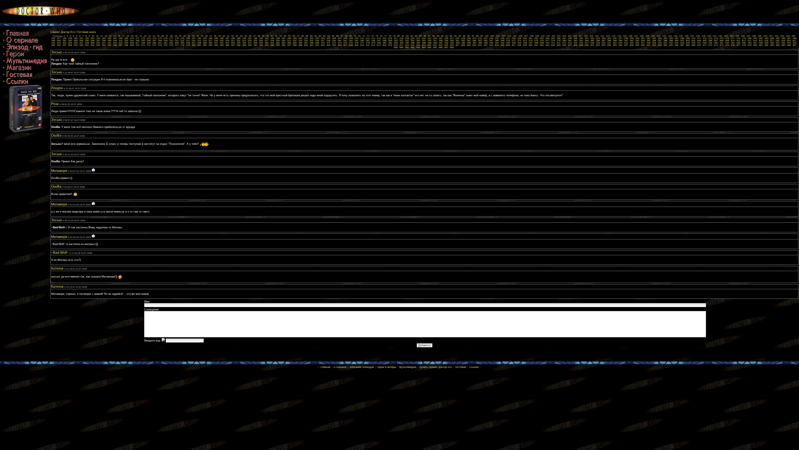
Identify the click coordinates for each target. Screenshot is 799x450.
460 (267, 43)
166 (109, 38)
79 (394, 36)
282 (761, 38)
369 (502, 40)
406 (710, 40)
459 (261, 43)
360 (452, 40)
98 (477, 36)
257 (620, 38)
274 (716, 38)
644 (553, 45)
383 (581, 40)
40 (224, 36)
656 (620, 45)
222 (424, 38)
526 (637, 43)
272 (705, 38)
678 (744, 45)
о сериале (340, 367)
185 (216, 38)
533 (677, 43)
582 (205, 45)
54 (285, 36)
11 (97, 36)
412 (744, 40)
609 (357, 45)
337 (323, 40)
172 (143, 38)
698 (452, 47)
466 (300, 43)
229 (463, 38)
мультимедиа (407, 367)
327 (266, 40)
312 (182, 40)
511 (553, 43)
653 (603, 45)
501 (497, 43)
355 (424, 40)
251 (587, 38)
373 (525, 40)
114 (564, 36)
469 (317, 43)
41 (228, 36)
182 (199, 38)
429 (92, 43)
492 (446, 43)
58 (302, 36)
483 (396, 43)
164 (98, 38)
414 (755, 40)
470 (323, 43)
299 (109, 40)
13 (106, 36)
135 (681, 36)
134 (675, 36)
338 (328, 40)
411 (738, 40)
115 (569, 36)
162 (87, 38)
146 (743, 36)
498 (480, 43)
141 (715, 36)
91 (446, 36)
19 (132, 36)
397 (660, 40)
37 (211, 36)
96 (468, 36)
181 (194, 38)
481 (385, 43)
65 (333, 36)
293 (76, 40)
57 (298, 36)
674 (721, 45)
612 (373, 45)
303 (132, 40)
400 (677, 40)
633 (491, 45)
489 (430, 43)
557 (64, 45)
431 (104, 43)
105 (515, 36)
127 (636, 36)
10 (93, 36)
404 (699, 40)
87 (429, 36)
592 (261, 45)
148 (754, 36)
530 (660, 43)
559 (76, 45)
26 (162, 36)
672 (710, 45)
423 (59, 43)
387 (603, 40)
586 (227, 45)
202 (312, 38)
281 (755, 38)
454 (233, 43)
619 (412, 45)
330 (283, 40)
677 (738, 45)
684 (778, 45)
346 (373, 40)
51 (272, 36)
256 (615, 38)
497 (474, 43)
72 (363, 36)
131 (658, 36)
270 (693, 38)
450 (210, 43)
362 (463, 40)
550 (772, 43)
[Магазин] (17, 70)
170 (132, 38)
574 (160, 45)
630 (474, 45)
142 (720, 36)
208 (345, 38)
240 (525, 38)
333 (300, 40)
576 (171, 45)
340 (339, 40)
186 (222, 38)
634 (497, 45)
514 (570, 43)
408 (721, 40)
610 (362, 45)
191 (250, 38)
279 (744, 38)
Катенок (57, 268)
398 (665, 40)
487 (418, 43)
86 (425, 36)
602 (317, 45)
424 (64, 43)
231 (474, 38)
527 (643, 43)
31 (184, 36)
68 (346, 36)
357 (435, 40)
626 (452, 45)
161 (81, 38)
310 (171, 40)
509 (542, 43)
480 (379, 43)
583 (210, 45)
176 (165, 38)
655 (615, 45)
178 (177, 38)
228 (457, 38)
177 (171, 38)
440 (154, 43)
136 (687, 36)
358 (441, 40)
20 (136, 36)
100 (487, 36)
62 (320, 36)
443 (171, 43)
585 (222, 45)
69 (350, 36)
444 (177, 43)
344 (362, 40)
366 (486, 40)
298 (104, 40)
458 (255, 43)
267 (677, 38)
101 (492, 36)
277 (733, 38)
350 (396, 40)
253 (598, 38)
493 (452, 43)
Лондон (57, 88)
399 (671, 40)
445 (182, 43)
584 (216, 45)
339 (334, 40)
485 (407, 43)
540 (716, 43)
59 (307, 36)
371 (514, 40)
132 (664, 36)
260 (637, 38)
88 (433, 36)
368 (497, 40)
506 (525, 43)
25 (158, 36)
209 (351, 38)
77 (385, 36)
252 (592, 38)
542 (727, 43)
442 (165, 43)
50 (267, 36)
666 (677, 45)
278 (738, 38)
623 (435, 45)
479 (373, 43)
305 (143, 40)
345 (368, 40)
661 (648, 45)
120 (597, 36)
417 (772, 40)
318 (216, 40)
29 (176, 36)
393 (637, 40)
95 (464, 36)
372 (519, 40)
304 (137, 40)
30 (180, 36)
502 (503, 43)
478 (368, 43)
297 (98, 40)
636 (508, 45)
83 (412, 36)
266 (671, 38)
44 (241, 36)
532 (671, 43)
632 (486, 45)
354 (418, 40)
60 (311, 36)
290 (59, 40)
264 (660, 38)
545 (744, 43)
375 (536, 40)
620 (418, 45)
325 (255, 40)
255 (609, 38)
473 (340, 43)
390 (620, 40)
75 (377, 36)
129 (647, 36)
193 (261, 38)
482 (390, 43)
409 (727, 40)
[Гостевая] (17, 77)
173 (149, 38)
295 (87, 40)
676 (733, 45)
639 (525, 45)
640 (530, 45)
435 (126, 43)
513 (564, 43)
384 (587, 40)
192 (255, 38)
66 (337, 36)
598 (295, 45)
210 (357, 38)
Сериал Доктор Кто (63, 32)
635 (502, 45)
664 (665, 45)
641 (536, 45)
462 (278, 43)
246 (559, 38)
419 (783, 40)
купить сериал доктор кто (435, 367)
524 (626, 43)
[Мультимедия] (25, 63)
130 (653, 36)
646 (564, 45)
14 (110, 36)
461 (272, 43)
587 (233, 45)
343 (356, 40)
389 (615, 40)
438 (143, 43)
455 (239, 43)
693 (424, 47)
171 (137, 38)
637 (514, 45)
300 (115, 40)
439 (149, 43)
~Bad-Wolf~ (60, 252)
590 (250, 45)
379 (559, 40)
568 (126, 45)
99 (481, 36)
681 (761, 45)
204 (323, 38)
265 (665, 38)
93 (455, 36)
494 (458, 43)
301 (121, 40)
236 (502, 38)
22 (145, 36)
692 (418, 47)
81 (403, 36)
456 (244, 43)
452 (222, 43)
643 (547, 45)
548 (761, 43)
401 (682, 40)
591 (255, 45)
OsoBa (56, 135)
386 (598, 40)
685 (783, 45)
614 (384, 45)
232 (480, 38)
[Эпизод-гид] (23, 49)
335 (311, 40)
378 (553, 40)
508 (536, 43)
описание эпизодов (362, 367)
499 (486, 43)
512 (559, 43)
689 (401, 47)
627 (457, 45)
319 (221, 40)
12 (101, 36)
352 (407, 40)
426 (76, 43)
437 (137, 43)
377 (547, 40)
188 (233, 38)
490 (435, 43)
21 (141, 36)
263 (654, 38)
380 (564, 40)
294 (81, 40)
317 (210, 40)
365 (480, 40)
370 (508, 40)
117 (580, 36)
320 (227, 40)
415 (761, 40)
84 (416, 36)
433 (115, 43)
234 (491, 38)
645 (559, 45)
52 (276, 36)
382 (575, 40)
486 (413, 43)
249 (575, 38)
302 (126, 40)
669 (693, 45)
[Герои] (13, 56)
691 (412, 47)
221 (418, 38)
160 (76, 38)
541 (721, 43)
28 (171, 36)
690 (407, 47)
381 (570, 40)
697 (446, 47)
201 (306, 38)
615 (390, 45)
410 (733, 40)
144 (731, 36)
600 (306, 45)
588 (239, 45)
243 (542, 38)
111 (548, 36)
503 (508, 43)
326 (261, 40)
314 (193, 40)
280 (750, 38)
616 (396, 45)
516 (581, 43)
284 (772, 38)
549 (766, 43)
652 (598, 45)
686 (789, 45)
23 (149, 36)
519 (598, 43)
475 (351, 43)
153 (782, 36)
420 (789, 40)
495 (463, 43)
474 (345, 43)
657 (626, 45)
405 (705, 40)
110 (543, 36)
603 (323, 45)
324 (250, 40)
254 (603, 38)
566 (115, 45)
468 (312, 43)
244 (547, 38)
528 (648, 43)
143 (726, 36)
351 (401, 40)
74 (372, 36)
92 (451, 36)
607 (345, 45)
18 (128, 36)
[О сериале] (20, 42)
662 (654, 45)
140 (709, 36)
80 (398, 36)
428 (87, 43)
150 (765, 36)
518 (592, 43)
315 (199, 40)
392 (632, 40)
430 (98, 43)
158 (64, 38)
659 (637, 45)
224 (435, 38)
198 (289, 38)
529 (654, 43)
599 (300, 45)
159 (70, 38)
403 (693, 40)
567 (121, 45)
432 (109, 43)
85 (420, 36)
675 (727, 45)
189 (239, 38)
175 (160, 38)
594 (272, 45)
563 (98, 45)
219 (407, 38)
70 (355, 36)
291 (64, 40)
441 (160, 43)
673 (716, 45)
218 (401, 38)
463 (283, 43)
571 (143, 45)
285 (778, 38)
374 (530, 40)
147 (748, 36)
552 (783, 43)
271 (699, 38)
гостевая (460, 367)
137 (692, 36)
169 (126, 38)
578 (182, 45)
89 (438, 36)
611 (368, 45)
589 (244, 45)
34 (197, 36)
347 (379, 40)
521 (609, 43)
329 (278, 40)
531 (665, 43)
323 (244, 40)
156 (53, 38)
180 (188, 38)
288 (795, 38)
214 (379, 38)
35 (202, 36)
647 (570, 45)
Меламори (59, 170)
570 (137, 45)
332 (295, 40)
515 (575, 43)
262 (648, 38)
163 (92, 38)
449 (205, 43)
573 (154, 45)
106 (520, 36)
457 (250, 43)
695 (435, 47)
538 (705, 43)
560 (81, 45)
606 (340, 45)
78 (390, 36)
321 (233, 40)
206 (334, 38)
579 (188, 45)
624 (441, 45)
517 (587, 43)
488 (424, 43)
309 (165, 40)
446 (188, 43)
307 (154, 40)
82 (407, 36)
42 (232, 36)
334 (306, 40)
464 (289, 43)
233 (486, 38)
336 (317, 40)
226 (446, 38)
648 (575, 45)
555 (53, 45)
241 (530, 38)
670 (699, 45)
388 (609, 40)
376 (542, 40)
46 (250, 36)
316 (205, 40)
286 (783, 38)
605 (334, 45)
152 (776, 36)
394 (643, 40)
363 (469, 40)
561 (87, 45)
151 (771, 36)
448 (199, 43)
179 (182, 38)
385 (592, 40)
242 (536, 38)
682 (766, 45)
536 (693, 43)
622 (429, 45)
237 (508, 38)
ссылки (474, 367)
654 (609, 45)
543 (733, 43)
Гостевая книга (86, 32)
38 (215, 36)
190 (244, 38)
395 (648, 40)
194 (267, 38)
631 (480, 45)
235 (497, 38)
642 (542, 45)
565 (109, 45)
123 (613, 36)
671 (705, 45)
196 (278, 38)
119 (591, 36)
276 (727, 38)
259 (632, 38)
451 (216, 43)
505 (519, 43)
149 (760, 36)
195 (272, 38)
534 (682, 43)
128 (642, 36)
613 (379, 45)
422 (53, 43)
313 (188, 40)
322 (238, 40)
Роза (55, 104)
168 (121, 38)
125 (625, 36)
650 (587, 45)
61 (315, 36)
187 (227, 38)
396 (654, 40)
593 (267, 45)
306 (149, 40)
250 (581, 38)
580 (194, 45)
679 (750, 45)
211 (362, 38)
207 (340, 38)
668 (688, 45)
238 (514, 38)
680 (755, 45)
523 (620, 43)
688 (396, 47)
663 (660, 45)
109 (537, 36)
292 (70, 40)
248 (570, 38)
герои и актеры (387, 367)
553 (789, 43)
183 (205, 38)
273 (710, 38)
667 (682, 45)
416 (766, 40)
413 (749, 40)
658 (632, 45)
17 (123, 36)
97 (473, 36)
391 (626, 40)
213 (373, 38)
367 (491, 40)
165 (104, 38)
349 (390, 40)
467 (306, 43)
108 (531, 36)
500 (491, 43)
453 (227, 43)
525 (632, 43)
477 (362, 43)
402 (688, 40)
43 (237, 36)
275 (721, 38)
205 (328, 38)
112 (553, 36)
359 (446, 40)
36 (206, 36)
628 (463, 45)
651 (592, 45)
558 (70, 45)
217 (396, 38)
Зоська (57, 52)
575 (165, 45)
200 (300, 38)
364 (474, 40)
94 (460, 36)
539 (710, 43)
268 (682, 38)
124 (619, 36)
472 (334, 43)
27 (167, 36)
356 (429, 40)
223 (429, 38)
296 (92, 40)
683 (772, 45)
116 (575, 36)
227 (452, 38)
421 (794, 40)
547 (755, 43)
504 (514, 43)
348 (384, 40)
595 (278, 45)
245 (553, 38)
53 (280, 36)
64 (329, 36)
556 (59, 45)
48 (259, 36)
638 (519, 45)
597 (289, 45)
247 (564, 38)
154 (788, 36)
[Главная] (16, 36)
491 (441, 43)
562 (92, 45)
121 (602, 36)
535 (688, 43)
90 (442, 36)
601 (312, 45)
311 (177, 40)
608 (351, 45)
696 (441, 47)
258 (626, 38)
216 (390, 38)
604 (328, 45)
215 (384, 38)
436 (132, 43)
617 (401, 45)
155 (793, 36)
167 (115, 38)
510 (548, 43)
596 (283, 45)
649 (581, 45)
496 (469, 43)
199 (295, 38)
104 (509, 36)
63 (324, 36)
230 (469, 38)
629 (469, 45)
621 (424, 45)
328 (272, 40)
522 (615, 43)
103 (503, 36)
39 (219, 36)
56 (294, 36)
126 (630, 36)
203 (317, 38)
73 (368, 36)
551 (778, 43)
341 (345, 40)
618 (407, 45)
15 (114, 36)
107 (526, 36)
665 (671, 45)
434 (121, 43)
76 (381, 36)
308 (160, 40)
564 (104, 45)
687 (795, 45)
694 (429, 47)
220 (412, 38)
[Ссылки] (15, 83)
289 (53, 40)
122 (608, 36)
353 (412, 40)
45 (245, 36)
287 (789, 38)
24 (154, 36)
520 (603, 43)
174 (154, 38)
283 (766, 38)
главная (325, 367)
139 (703, 36)
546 (750, 43)
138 (698, 36)
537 (699, 43)
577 (177, 45)
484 (401, 43)
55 (289, 36)
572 (149, 45)
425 (70, 43)
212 (368, 38)
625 (446, 45)
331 (289, 40)
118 (586, 36)
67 (342, 36)
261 (643, 38)
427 (81, 43)
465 (295, 43)
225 (441, 38)
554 (795, 43)
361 (457, 40)
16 (119, 36)
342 (351, 40)
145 (737, 36)
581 (199, 45)
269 (688, 38)
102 (498, 36)
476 (357, 43)
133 (670, 36)
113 (559, 36)
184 (210, 38)
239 (519, 38)
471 (328, 43)
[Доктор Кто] (39, 21)
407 (716, 40)
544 (738, 43)
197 (283, 38)
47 (254, 36)
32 (189, 36)
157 (59, 38)
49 (263, 36)
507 (531, 43)
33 (193, 36)
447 (194, 43)
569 (132, 45)
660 (643, 45)
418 (777, 40)
